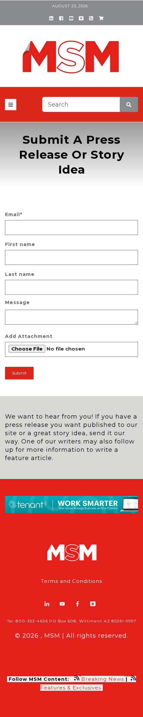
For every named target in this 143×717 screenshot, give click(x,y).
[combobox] (90, 104)
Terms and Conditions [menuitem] (71, 581)
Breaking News (102, 679)
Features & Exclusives (71, 687)
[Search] (129, 104)
